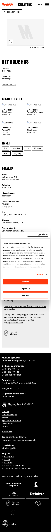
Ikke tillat (25, 295)
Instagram (9, 457)
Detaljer (40, 274)
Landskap (16, 148)
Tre (5, 148)
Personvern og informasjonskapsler (19, 440)
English (39, 4)
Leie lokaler (7, 424)
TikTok (7, 460)
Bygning (17, 153)
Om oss (5, 412)
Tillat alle (25, 282)
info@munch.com (10, 389)
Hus (27, 148)
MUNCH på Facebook (14, 466)
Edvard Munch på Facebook (17, 468)
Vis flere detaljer (9, 85)
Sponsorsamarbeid (11, 421)
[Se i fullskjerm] (25, 32)
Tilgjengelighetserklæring (14, 437)
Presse (5, 418)
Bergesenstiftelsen (14, 323)
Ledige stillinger (9, 415)
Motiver (37, 148)
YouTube (8, 463)
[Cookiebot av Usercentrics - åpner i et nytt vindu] (38, 235)
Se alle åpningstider (11, 375)
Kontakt (5, 426)
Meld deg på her (10, 448)
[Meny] (47, 4)
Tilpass (24, 289)
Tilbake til (13, 12)
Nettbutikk (7, 432)
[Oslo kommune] (25, 524)
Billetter (25, 4)
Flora (6, 153)
